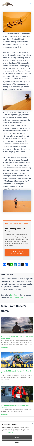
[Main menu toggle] (30, 4)
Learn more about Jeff (18, 298)
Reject (17, 442)
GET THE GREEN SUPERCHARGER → (17, 252)
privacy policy (9, 432)
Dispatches (14, 295)
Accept (17, 437)
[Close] (32, 423)
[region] (17, 434)
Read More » (4, 347)
